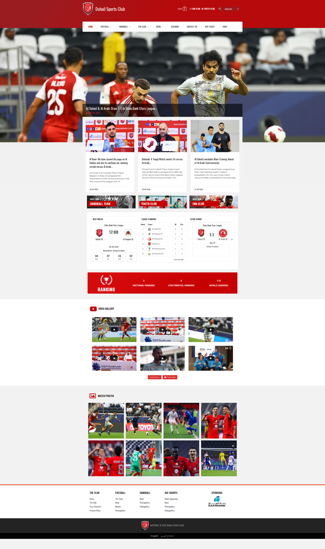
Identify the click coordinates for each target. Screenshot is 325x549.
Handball (123, 26)
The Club (142, 26)
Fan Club (198, 203)
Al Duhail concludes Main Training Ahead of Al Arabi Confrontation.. (214, 161)
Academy (175, 26)
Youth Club (209, 8)
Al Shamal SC (157, 239)
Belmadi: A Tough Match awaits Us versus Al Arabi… (162, 161)
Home (90, 26)
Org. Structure (95, 506)
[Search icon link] (220, 9)
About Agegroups (171, 498)
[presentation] (110, 26)
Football (105, 26)
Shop (225, 26)
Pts (181, 225)
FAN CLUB (196, 8)
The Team (119, 498)
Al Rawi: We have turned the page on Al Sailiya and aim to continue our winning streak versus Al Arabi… (109, 163)
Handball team (100, 203)
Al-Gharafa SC (158, 254)
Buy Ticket (210, 26)
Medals (118, 506)
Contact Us (192, 26)
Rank (143, 225)
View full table (179, 260)
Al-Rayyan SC (128, 239)
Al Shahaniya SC (158, 249)
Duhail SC (99, 239)
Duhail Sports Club (110, 9)
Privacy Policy (95, 510)
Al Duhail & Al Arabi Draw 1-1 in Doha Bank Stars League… (121, 108)
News (158, 26)
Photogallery (120, 510)
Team (150, 225)
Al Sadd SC (156, 229)
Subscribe (171, 377)
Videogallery (144, 506)
